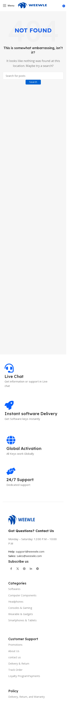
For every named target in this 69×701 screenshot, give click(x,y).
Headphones (15, 601)
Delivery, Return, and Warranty (26, 696)
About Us (13, 651)
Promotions (15, 644)
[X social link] (17, 569)
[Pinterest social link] (24, 569)
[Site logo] (34, 5)
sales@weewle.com (29, 556)
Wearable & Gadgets (20, 614)
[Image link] (23, 519)
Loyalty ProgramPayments (24, 676)
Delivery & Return (18, 663)
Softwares (14, 589)
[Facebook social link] (11, 569)
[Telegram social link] (37, 569)
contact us (14, 657)
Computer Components (22, 595)
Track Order (15, 669)
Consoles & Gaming (20, 608)
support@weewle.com (26, 551)
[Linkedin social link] (31, 569)
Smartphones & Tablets (22, 620)
